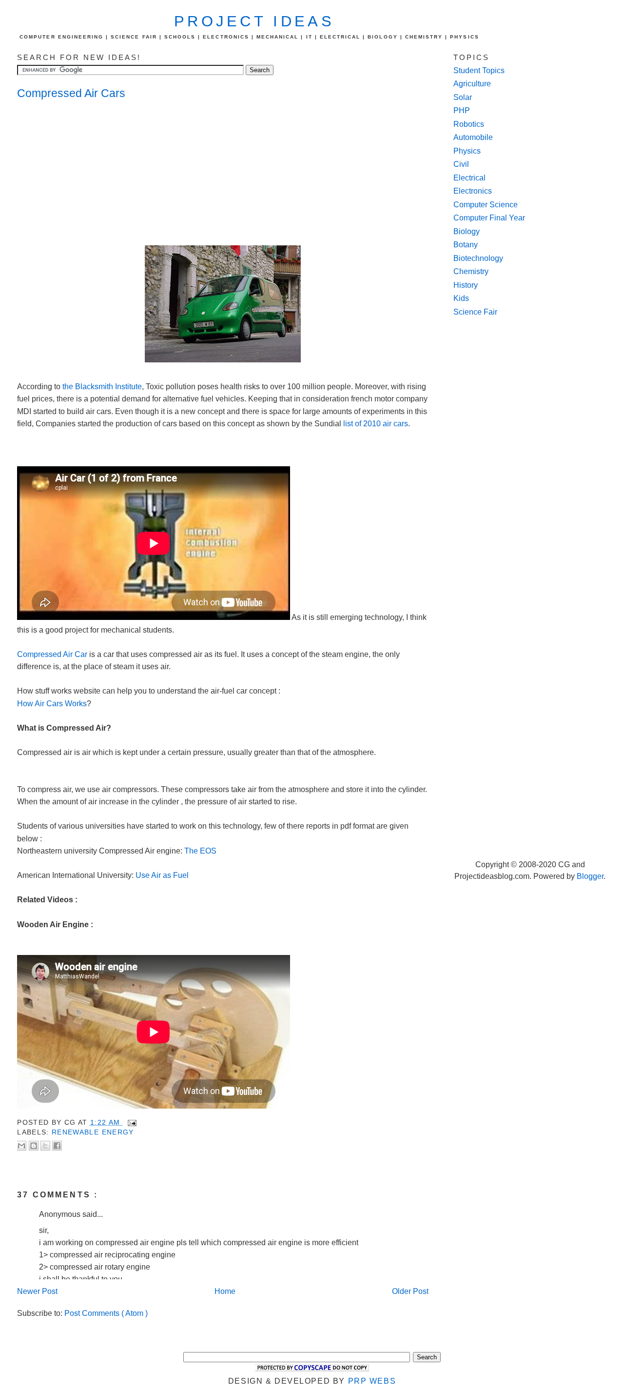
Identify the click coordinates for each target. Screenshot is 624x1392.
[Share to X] (45, 1146)
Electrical (469, 178)
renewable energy (93, 1132)
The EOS (200, 851)
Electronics (472, 191)
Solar (462, 97)
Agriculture (472, 84)
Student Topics (479, 70)
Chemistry (470, 271)
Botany (465, 244)
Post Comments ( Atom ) (106, 1313)
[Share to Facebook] (57, 1146)
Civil (461, 164)
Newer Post (37, 1291)
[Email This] (21, 1146)
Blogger (590, 876)
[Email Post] (131, 1122)
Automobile (473, 137)
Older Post (410, 1291)
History (465, 285)
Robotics (468, 124)
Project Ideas (254, 21)
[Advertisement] (95, 174)
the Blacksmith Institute (101, 386)
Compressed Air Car (52, 654)
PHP (461, 110)
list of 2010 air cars (375, 423)
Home (224, 1291)
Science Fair (475, 312)
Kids (461, 298)
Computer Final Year (489, 218)
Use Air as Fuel (162, 875)
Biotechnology (478, 258)
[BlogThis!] (34, 1146)
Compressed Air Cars (71, 93)
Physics (467, 151)
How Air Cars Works (52, 703)
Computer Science (485, 204)
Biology (466, 231)
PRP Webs (372, 1381)
